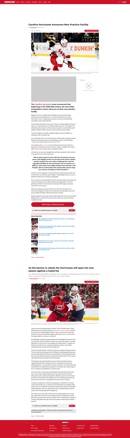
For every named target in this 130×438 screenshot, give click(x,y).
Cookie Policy (80, 428)
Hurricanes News (40, 257)
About (32, 425)
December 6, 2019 (55, 142)
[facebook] (118, 1)
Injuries (45, 2)
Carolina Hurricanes (43, 104)
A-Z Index (51, 430)
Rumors (23, 2)
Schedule (28, 2)
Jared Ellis (33, 27)
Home (32, 257)
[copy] (39, 31)
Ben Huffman (34, 278)
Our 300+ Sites (81, 425)
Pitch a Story (34, 428)
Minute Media (24, 434)
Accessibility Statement (37, 430)
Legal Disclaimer (94, 428)
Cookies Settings (66, 430)
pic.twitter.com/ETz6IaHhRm (65, 140)
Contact (64, 425)
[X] (121, 1)
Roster (40, 2)
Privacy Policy (53, 428)
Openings (51, 425)
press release (45, 145)
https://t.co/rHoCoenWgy (50, 140)
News (18, 2)
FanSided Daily (94, 425)
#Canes (41, 140)
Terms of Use (65, 428)
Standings (34, 2)
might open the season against (61, 330)
